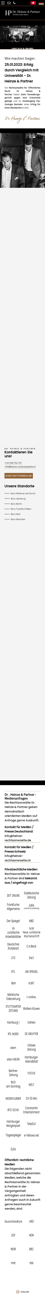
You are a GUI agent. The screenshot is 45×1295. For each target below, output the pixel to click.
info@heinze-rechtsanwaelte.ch (20, 466)
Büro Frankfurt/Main (21, 508)
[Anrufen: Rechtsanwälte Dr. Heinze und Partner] (14, 3)
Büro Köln (15, 514)
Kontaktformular (19, 475)
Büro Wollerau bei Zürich (23, 493)
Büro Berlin (16, 503)
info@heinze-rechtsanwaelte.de (18, 838)
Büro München (18, 519)
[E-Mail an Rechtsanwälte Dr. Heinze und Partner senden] (9, 3)
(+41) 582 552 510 (13, 462)
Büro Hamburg (18, 498)
